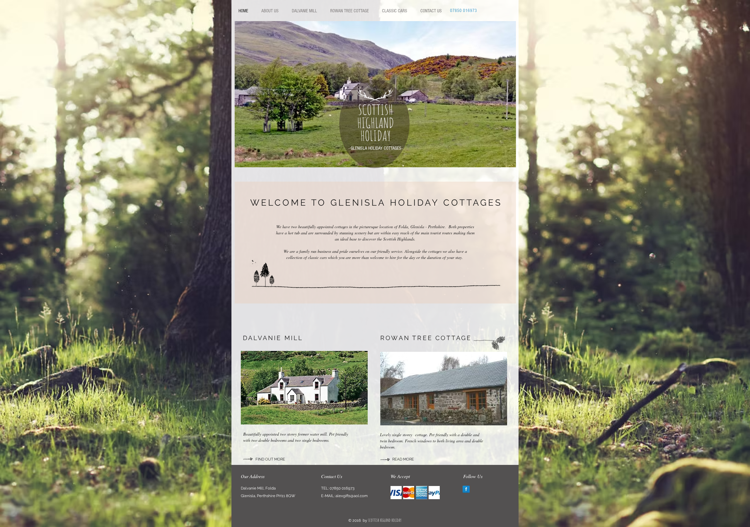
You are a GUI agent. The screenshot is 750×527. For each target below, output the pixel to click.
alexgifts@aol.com (351, 496)
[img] (396, 492)
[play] (507, 158)
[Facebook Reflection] (466, 489)
